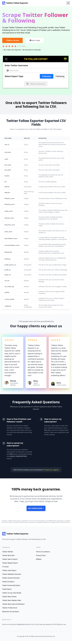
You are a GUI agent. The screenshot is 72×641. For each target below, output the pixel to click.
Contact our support (51, 470)
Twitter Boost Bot (8, 555)
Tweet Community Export (11, 585)
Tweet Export (7, 589)
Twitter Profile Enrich (9, 608)
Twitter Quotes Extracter (11, 578)
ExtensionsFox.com (49, 636)
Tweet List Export (8, 582)
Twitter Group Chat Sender (11, 593)
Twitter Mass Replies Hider (11, 600)
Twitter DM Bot (7, 552)
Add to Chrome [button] (13, 40)
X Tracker (5, 567)
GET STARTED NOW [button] (35, 508)
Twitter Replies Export (10, 563)
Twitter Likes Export (9, 570)
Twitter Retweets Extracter (11, 574)
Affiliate (38, 559)
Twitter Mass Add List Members (13, 604)
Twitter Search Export (10, 559)
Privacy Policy (41, 555)
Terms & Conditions (43, 552)
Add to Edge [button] (35, 40)
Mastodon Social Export (10, 612)
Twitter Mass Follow (9, 597)
